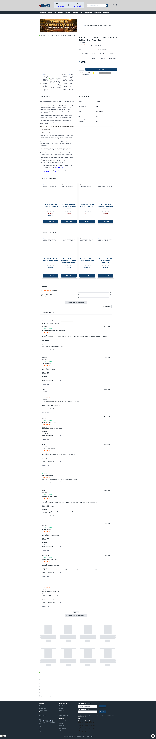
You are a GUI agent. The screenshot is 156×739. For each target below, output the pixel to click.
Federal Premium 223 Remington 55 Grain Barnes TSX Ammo (105, 206)
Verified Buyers (56, 320)
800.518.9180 (62, 705)
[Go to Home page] (44, 5)
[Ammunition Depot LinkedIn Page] (94, 725)
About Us (41, 705)
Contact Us (61, 708)
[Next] (75, 83)
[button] (3, 736)
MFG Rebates (62, 725)
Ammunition (45, 17)
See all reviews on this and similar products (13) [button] (76, 302)
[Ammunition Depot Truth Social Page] (90, 726)
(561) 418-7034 (77, 6)
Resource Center (62, 728)
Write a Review (107, 306)
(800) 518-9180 (61, 6)
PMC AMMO (82, 42)
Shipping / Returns (43, 708)
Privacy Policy (84, 716)
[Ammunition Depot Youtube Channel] (83, 726)
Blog (60, 730)
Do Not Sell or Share (63, 715)
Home (40, 17)
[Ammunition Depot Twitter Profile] (86, 726)
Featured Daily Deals (63, 721)
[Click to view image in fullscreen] (58, 54)
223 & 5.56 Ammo (51, 17)
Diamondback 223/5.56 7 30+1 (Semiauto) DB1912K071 (105, 260)
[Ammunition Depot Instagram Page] (79, 725)
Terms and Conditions (80, 716)
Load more (76, 612)
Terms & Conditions (63, 713)
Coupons (61, 723)
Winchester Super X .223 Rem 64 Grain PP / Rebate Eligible (69, 206)
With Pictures (46, 320)
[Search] (107, 5)
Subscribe (102, 706)
